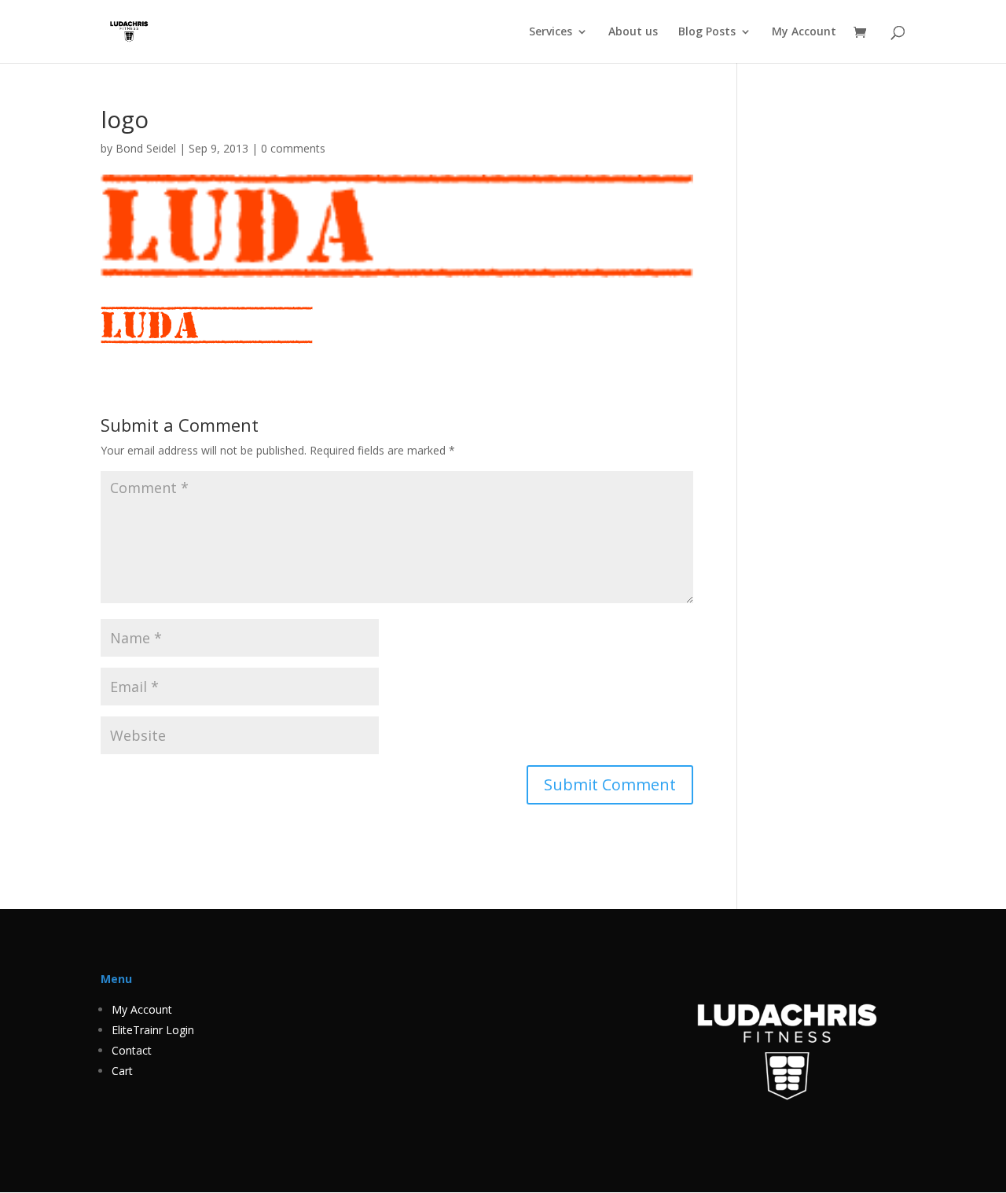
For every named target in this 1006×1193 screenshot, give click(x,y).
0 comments (293, 148)
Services (550, 32)
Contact (132, 1050)
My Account (804, 32)
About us (633, 32)
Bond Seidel (146, 148)
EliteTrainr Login (153, 1029)
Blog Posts (707, 32)
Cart (122, 1070)
